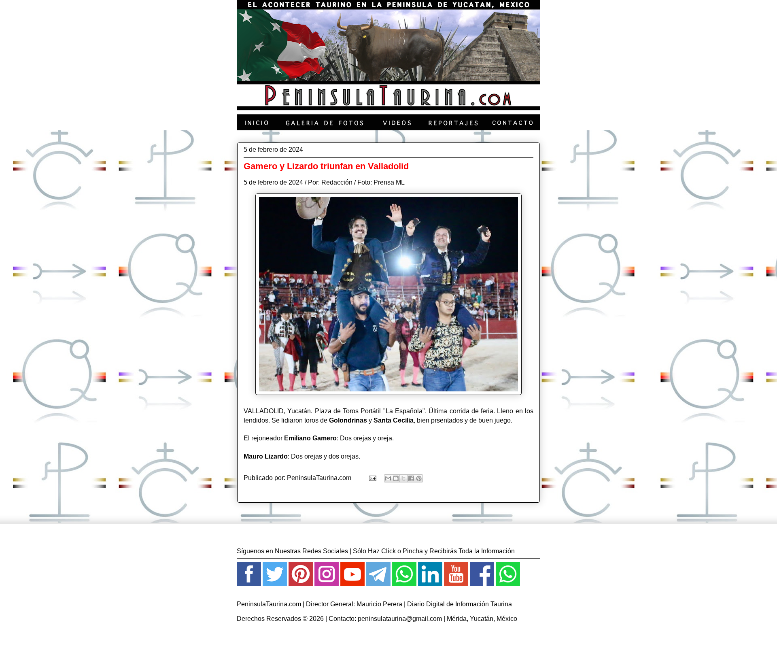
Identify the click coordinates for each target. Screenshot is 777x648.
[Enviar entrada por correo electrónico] (372, 477)
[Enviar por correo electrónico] (388, 478)
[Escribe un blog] (396, 478)
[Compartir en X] (403, 478)
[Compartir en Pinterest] (419, 478)
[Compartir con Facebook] (411, 478)
